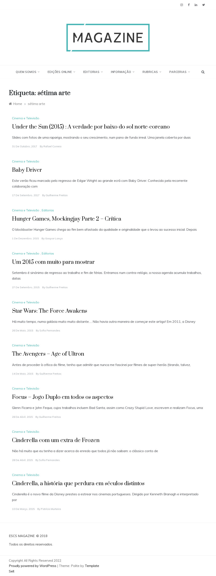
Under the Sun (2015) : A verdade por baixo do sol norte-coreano (91, 126)
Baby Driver (27, 170)
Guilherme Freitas (57, 195)
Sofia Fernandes (49, 330)
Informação (121, 72)
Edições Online (60, 72)
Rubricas (150, 72)
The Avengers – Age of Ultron (48, 354)
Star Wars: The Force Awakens (49, 311)
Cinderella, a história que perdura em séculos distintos (78, 483)
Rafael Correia (52, 146)
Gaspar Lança (54, 238)
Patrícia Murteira (51, 508)
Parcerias (177, 72)
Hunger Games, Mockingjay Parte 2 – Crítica (66, 219)
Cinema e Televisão (25, 118)
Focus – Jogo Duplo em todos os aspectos (62, 397)
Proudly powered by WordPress (33, 566)
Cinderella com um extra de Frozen (56, 440)
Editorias (91, 72)
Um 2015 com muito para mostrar (53, 262)
